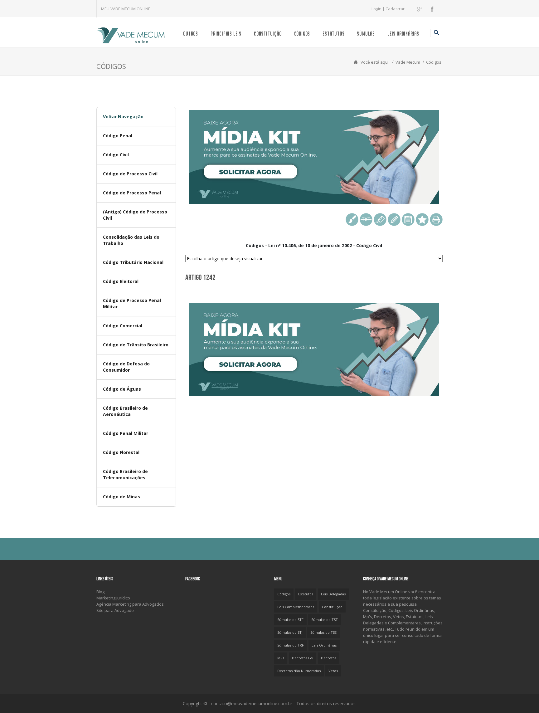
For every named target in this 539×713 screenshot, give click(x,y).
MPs (280, 658)
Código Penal (117, 136)
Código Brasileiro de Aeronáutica (125, 411)
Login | (378, 9)
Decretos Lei (302, 658)
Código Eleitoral (120, 281)
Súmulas (366, 33)
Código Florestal (121, 452)
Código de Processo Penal (132, 193)
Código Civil (116, 155)
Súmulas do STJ (290, 632)
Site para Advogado (115, 610)
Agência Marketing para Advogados (130, 604)
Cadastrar (395, 9)
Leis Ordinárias (403, 33)
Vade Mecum (408, 62)
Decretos (328, 658)
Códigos (302, 33)
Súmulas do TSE (323, 632)
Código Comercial (122, 326)
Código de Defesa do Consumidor (126, 367)
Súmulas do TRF (290, 645)
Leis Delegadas (333, 594)
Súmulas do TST (324, 619)
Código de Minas (121, 497)
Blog (100, 591)
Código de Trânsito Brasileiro (135, 345)
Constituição (268, 33)
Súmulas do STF (290, 619)
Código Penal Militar (125, 433)
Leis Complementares (295, 606)
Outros (190, 33)
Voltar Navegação (123, 117)
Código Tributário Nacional (133, 262)
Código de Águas (122, 389)
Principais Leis (226, 33)
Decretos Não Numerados (299, 670)
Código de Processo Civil (130, 174)
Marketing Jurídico (113, 598)
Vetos (333, 670)
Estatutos (333, 33)
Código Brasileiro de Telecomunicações (125, 474)
